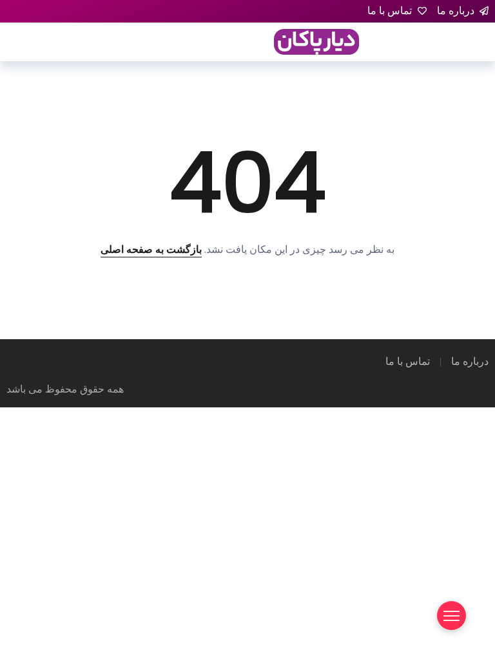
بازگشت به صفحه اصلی (151, 249)
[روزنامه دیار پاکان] (316, 40)
